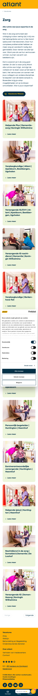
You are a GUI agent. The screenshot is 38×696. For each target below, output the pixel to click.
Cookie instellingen (9, 677)
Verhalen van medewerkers (14, 653)
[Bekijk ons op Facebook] (5, 685)
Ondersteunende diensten (14, 644)
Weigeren (19, 382)
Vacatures (7, 632)
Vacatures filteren (16, 94)
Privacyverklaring (9, 679)
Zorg (5, 636)
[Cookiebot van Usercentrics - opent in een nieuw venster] (28, 312)
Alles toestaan (19, 371)
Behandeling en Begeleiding (15, 641)
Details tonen (28, 365)
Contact (6, 655)
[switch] (33, 347)
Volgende (29, 615)
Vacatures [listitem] (7, 11)
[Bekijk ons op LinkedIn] (10, 685)
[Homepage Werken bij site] (12, 4)
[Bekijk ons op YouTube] (15, 685)
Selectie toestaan (19, 377)
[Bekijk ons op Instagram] (21, 685)
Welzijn (6, 639)
